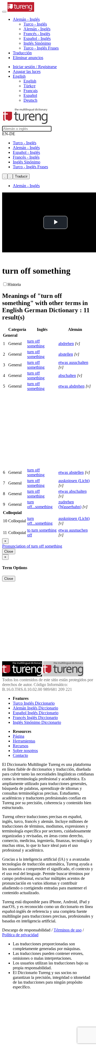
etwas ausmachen (73, 530)
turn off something (36, 343)
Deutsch (30, 100)
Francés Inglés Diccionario (35, 717)
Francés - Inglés (36, 33)
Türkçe (29, 86)
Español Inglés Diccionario (35, 713)
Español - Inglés (37, 38)
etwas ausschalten (73, 362)
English (29, 81)
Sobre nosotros (25, 750)
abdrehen (66, 343)
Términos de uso (68, 930)
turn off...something (40, 504)
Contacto (20, 755)
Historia (14, 284)
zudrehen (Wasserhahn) (69, 504)
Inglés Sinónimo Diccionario (37, 722)
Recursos (20, 746)
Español (30, 95)
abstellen (65, 354)
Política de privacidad (20, 935)
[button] (26, 19)
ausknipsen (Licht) (74, 480)
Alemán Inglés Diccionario (35, 708)
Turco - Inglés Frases (41, 48)
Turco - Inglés (35, 24)
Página (18, 736)
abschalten (67, 375)
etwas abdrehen (71, 386)
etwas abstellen (71, 472)
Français (30, 90)
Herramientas (24, 741)
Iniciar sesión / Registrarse (35, 66)
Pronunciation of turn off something (32, 546)
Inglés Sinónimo (37, 43)
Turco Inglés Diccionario (34, 703)
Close (8, 551)
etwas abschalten (72, 491)
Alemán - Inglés (36, 29)
